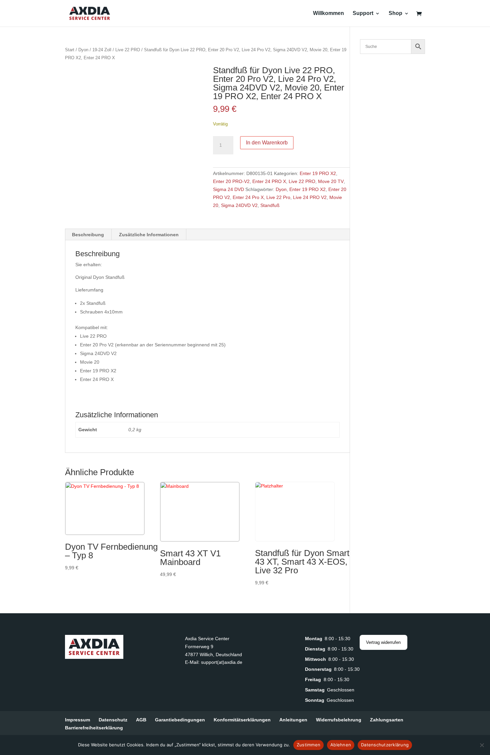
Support (363, 13)
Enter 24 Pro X (248, 197)
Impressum (77, 719)
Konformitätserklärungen (242, 719)
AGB (141, 719)
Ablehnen (340, 744)
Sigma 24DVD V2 (239, 205)
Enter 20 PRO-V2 (231, 181)
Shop (395, 13)
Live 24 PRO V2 (310, 197)
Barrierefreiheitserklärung (94, 727)
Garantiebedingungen (180, 719)
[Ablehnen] (481, 745)
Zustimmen (308, 744)
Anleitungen (293, 719)
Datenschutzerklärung (385, 744)
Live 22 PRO (127, 49)
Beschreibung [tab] (88, 234)
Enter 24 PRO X (269, 181)
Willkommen (328, 13)
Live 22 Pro (278, 197)
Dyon (83, 49)
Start (69, 49)
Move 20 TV (331, 181)
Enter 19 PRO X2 (318, 173)
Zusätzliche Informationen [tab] (149, 234)
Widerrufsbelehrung (338, 719)
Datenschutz (113, 719)
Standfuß (270, 205)
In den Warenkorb (267, 142)
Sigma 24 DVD (228, 189)
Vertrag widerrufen (383, 642)
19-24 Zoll (101, 49)
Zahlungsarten (386, 719)
